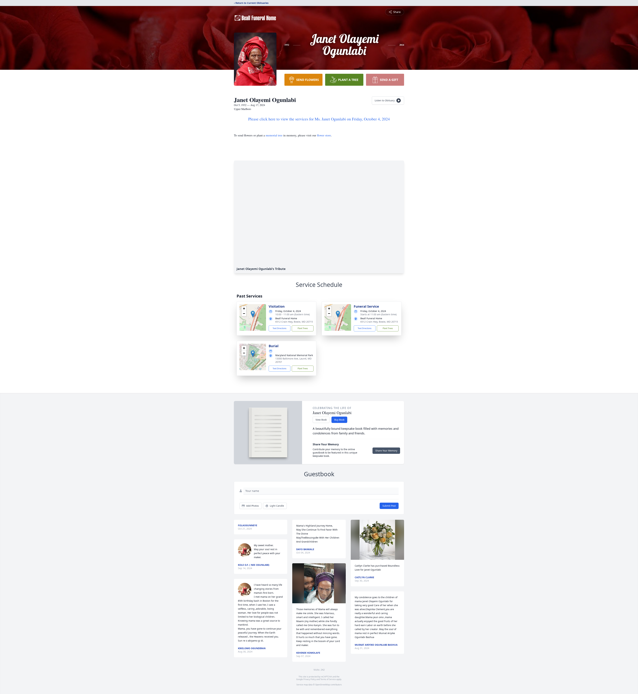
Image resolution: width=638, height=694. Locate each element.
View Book (321, 419)
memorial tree (274, 135)
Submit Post (389, 505)
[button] (253, 314)
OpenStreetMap (322, 684)
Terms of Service (328, 679)
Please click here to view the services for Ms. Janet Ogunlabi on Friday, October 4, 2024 (319, 119)
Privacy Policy (309, 679)
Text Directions (279, 328)
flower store (324, 135)
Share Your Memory (386, 450)
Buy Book (339, 419)
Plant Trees (303, 328)
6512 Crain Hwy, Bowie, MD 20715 (294, 321)
